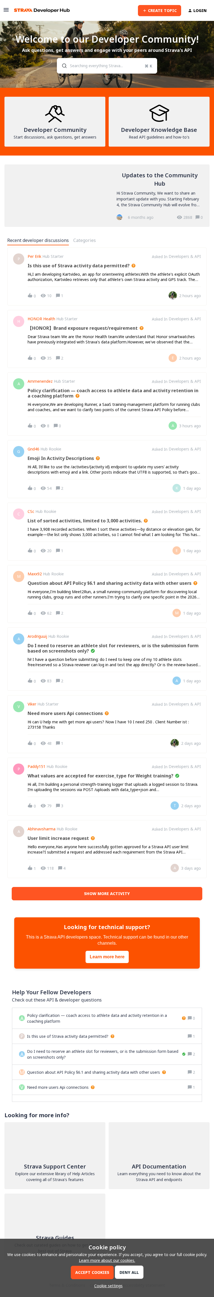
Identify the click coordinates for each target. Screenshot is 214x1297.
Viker (32, 704)
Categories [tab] (84, 240)
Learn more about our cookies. (107, 1260)
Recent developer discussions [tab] (38, 240)
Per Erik (34, 256)
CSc (31, 511)
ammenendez (40, 381)
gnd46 (33, 449)
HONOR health (41, 319)
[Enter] (62, 66)
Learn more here (107, 956)
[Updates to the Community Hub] (107, 195)
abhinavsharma (41, 829)
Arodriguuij (37, 636)
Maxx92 (35, 574)
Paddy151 (36, 766)
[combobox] (107, 66)
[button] (107, 1285)
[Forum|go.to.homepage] (42, 10)
